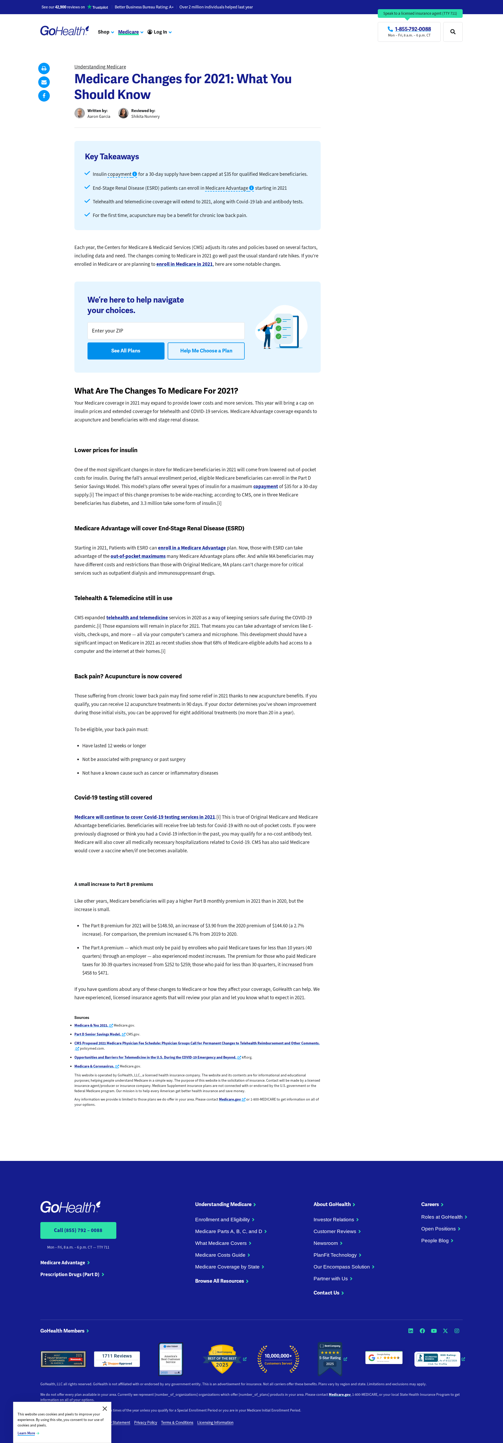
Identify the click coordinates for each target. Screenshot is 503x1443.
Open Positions (438, 1228)
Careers (430, 1204)
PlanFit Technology (335, 1255)
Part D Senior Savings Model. (99, 1034)
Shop (104, 32)
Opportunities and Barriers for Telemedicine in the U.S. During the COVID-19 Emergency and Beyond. (157, 1057)
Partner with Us (331, 1278)
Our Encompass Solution (342, 1267)
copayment (265, 486)
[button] (44, 68)
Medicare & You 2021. (93, 1025)
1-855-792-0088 (413, 29)
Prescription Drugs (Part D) (70, 1274)
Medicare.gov (232, 1099)
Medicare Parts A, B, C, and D (228, 1231)
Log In (160, 32)
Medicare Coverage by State (227, 1267)
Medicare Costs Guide (220, 1255)
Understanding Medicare (100, 67)
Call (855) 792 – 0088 (78, 1230)
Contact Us (327, 1293)
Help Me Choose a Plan (206, 351)
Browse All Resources (219, 1281)
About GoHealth (332, 1204)
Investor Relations (334, 1219)
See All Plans (125, 351)
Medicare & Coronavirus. (96, 1066)
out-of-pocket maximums (138, 556)
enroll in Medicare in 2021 (184, 264)
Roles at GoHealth (442, 1217)
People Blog (435, 1240)
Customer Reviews (335, 1231)
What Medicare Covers (221, 1243)
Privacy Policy (145, 1423)
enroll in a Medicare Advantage (192, 548)
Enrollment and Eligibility (222, 1219)
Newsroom (326, 1243)
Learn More (26, 1433)
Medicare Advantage (62, 1262)
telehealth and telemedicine (137, 617)
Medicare (128, 32)
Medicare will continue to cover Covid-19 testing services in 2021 (144, 817)
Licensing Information (215, 1423)
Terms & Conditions (177, 1423)
